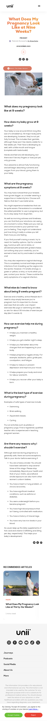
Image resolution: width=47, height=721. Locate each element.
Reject (33, 715)
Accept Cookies (13, 715)
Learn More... (33, 709)
